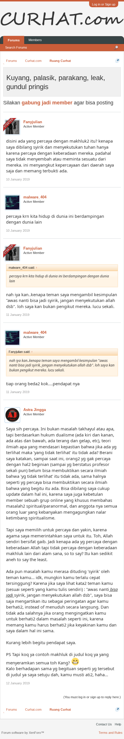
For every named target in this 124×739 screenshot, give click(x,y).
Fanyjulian (32, 122)
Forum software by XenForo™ (22, 732)
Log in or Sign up (103, 4)
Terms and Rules (111, 732)
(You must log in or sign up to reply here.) (92, 697)
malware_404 (34, 197)
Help (118, 724)
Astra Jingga (34, 410)
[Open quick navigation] (117, 60)
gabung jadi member (47, 103)
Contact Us (104, 724)
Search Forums (16, 47)
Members (35, 40)
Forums (14, 40)
